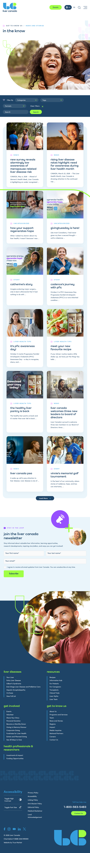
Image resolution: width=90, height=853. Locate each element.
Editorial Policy (33, 807)
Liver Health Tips (22, 341)
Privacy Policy (33, 792)
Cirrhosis (9, 693)
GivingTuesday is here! (65, 227)
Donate (55, 7)
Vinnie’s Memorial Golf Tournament (65, 475)
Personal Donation (13, 721)
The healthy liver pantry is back (21, 409)
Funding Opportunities (14, 758)
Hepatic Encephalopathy (15, 690)
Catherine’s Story (21, 284)
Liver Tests (53, 699)
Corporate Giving (13, 730)
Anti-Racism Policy (35, 803)
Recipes (52, 677)
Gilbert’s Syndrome (13, 683)
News (16, 155)
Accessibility (32, 796)
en (69, 7)
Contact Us (54, 740)
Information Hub (56, 680)
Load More (43, 498)
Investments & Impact (14, 755)
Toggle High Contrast (9, 799)
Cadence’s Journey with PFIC (63, 285)
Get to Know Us (14, 25)
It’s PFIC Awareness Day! (22, 347)
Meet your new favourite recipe (61, 347)
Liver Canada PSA (21, 473)
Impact (52, 727)
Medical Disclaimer (35, 811)
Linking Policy (33, 800)
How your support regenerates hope (22, 229)
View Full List (11, 696)
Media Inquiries (55, 730)
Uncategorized (21, 223)
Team (52, 718)
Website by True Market (13, 842)
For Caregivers (55, 687)
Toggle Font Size (10, 807)
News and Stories (56, 721)
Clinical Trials (54, 693)
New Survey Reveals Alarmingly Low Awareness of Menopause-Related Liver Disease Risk (23, 166)
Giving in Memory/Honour (16, 727)
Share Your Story (12, 718)
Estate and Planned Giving (16, 736)
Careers (53, 736)
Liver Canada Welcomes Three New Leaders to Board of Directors (64, 412)
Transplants (54, 690)
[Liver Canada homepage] (10, 7)
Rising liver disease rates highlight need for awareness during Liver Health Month (65, 164)
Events (8, 711)
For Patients (54, 683)
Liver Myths (54, 696)
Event (57, 469)
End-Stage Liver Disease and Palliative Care (23, 687)
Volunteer (10, 714)
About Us (53, 711)
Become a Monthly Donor (16, 724)
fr (74, 7)
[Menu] (85, 7)
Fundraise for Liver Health (16, 733)
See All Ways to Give (14, 740)
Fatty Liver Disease (13, 680)
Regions (53, 724)
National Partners (56, 733)
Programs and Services (59, 714)
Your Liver (10, 677)
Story (17, 279)
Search (36, 112)
